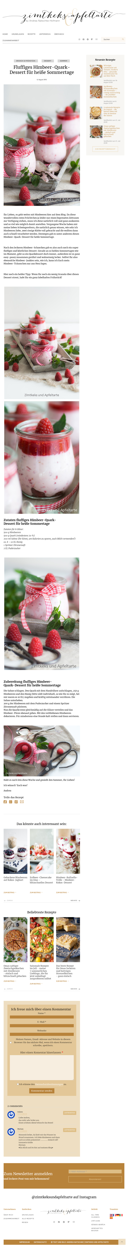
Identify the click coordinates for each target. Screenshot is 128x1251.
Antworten (69, 1113)
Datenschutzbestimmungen (49, 1084)
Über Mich (59, 34)
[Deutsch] (118, 1215)
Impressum (24, 1242)
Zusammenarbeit (10, 40)
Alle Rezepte (28, 1219)
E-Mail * (41, 1022)
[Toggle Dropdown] (26, 34)
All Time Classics (95, 1216)
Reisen (25, 1222)
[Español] (111, 1217)
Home (5, 34)
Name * (42, 1013)
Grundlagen (28, 1215)
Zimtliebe (95, 1221)
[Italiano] (121, 1215)
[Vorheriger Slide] (8, 900)
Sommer (63, 61)
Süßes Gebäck (98, 1225)
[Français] (114, 1215)
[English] (111, 1215)
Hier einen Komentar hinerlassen (41, 1052)
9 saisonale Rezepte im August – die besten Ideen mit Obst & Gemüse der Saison (112, 111)
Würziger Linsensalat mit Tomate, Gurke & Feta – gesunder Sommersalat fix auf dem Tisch (111, 70)
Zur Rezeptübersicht (105, 149)
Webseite (41, 1030)
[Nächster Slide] (75, 900)
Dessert (47, 61)
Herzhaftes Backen (97, 1229)
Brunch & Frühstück (25, 61)
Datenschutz (40, 1242)
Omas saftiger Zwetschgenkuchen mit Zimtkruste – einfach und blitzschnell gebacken (112, 131)
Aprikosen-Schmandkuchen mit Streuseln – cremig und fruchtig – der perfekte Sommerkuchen (112, 91)
